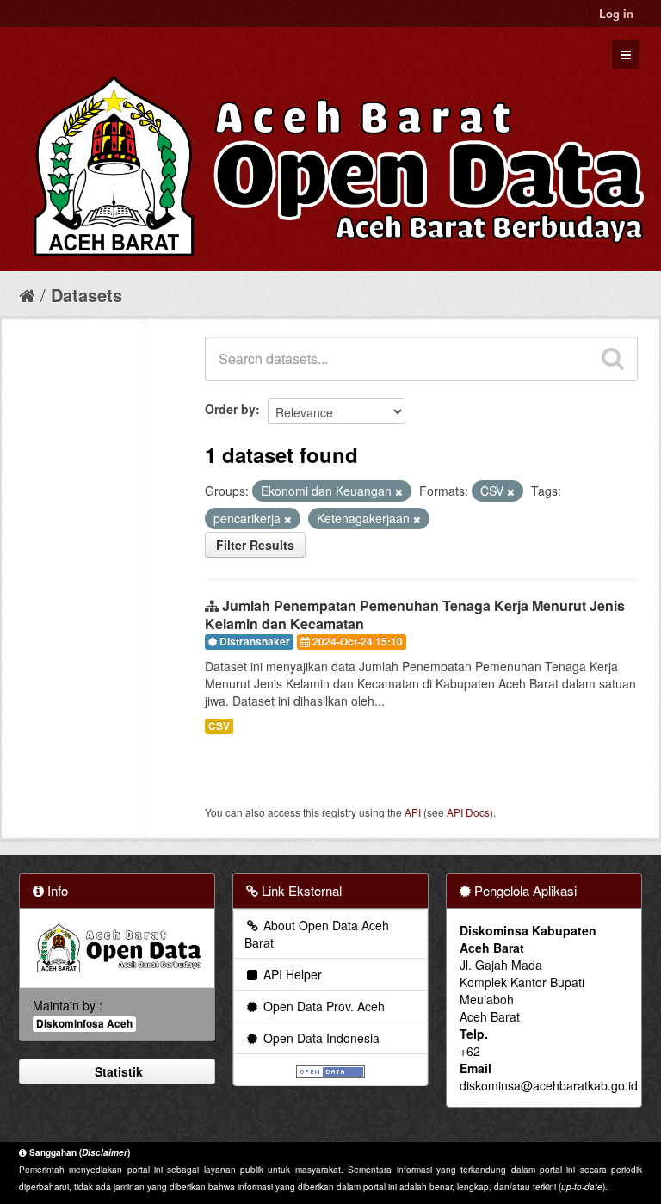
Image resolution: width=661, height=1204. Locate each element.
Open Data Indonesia (320, 1038)
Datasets (86, 294)
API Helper (291, 974)
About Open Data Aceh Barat (316, 934)
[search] (613, 359)
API (413, 812)
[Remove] (399, 491)
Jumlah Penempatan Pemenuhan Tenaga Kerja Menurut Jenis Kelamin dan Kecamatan (415, 614)
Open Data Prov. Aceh (322, 1006)
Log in (616, 13)
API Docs (468, 812)
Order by (230, 408)
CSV (219, 726)
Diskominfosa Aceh (84, 1023)
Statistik (117, 1071)
